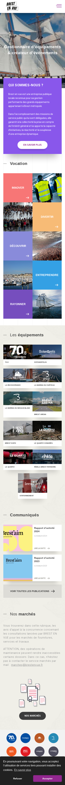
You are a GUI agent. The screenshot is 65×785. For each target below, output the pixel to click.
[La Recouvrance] (39, 738)
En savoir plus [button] (22, 770)
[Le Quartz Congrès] (39, 751)
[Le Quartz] (53, 751)
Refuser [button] (17, 778)
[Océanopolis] (25, 738)
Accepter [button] (47, 778)
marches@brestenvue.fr (27, 664)
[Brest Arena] (11, 751)
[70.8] (11, 738)
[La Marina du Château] (53, 738)
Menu (59, 5)
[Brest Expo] (25, 751)
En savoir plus (32, 145)
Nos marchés (32, 716)
